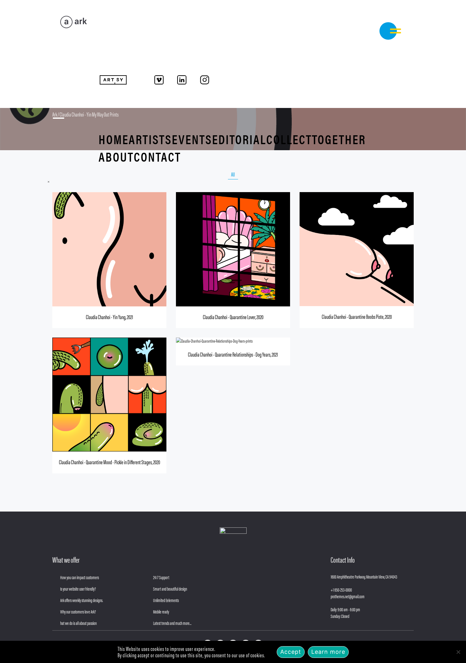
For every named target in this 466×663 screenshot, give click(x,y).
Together (339, 139)
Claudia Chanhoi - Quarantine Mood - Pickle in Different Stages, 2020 (109, 462)
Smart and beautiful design (170, 588)
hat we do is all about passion (78, 622)
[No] (458, 652)
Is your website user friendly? (78, 588)
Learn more (328, 651)
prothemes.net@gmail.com (348, 596)
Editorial (239, 139)
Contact (157, 156)
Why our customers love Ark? (78, 611)
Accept (290, 651)
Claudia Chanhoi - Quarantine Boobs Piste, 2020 (357, 316)
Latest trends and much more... (172, 622)
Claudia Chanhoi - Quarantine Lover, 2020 (233, 317)
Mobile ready (161, 611)
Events (192, 139)
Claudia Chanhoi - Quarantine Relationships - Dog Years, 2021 (233, 354)
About (116, 156)
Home (114, 139)
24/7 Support (161, 577)
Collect (289, 139)
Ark (54, 114)
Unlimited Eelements (166, 600)
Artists (150, 139)
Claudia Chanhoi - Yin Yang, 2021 (109, 317)
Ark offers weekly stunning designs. (81, 600)
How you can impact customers (79, 577)
